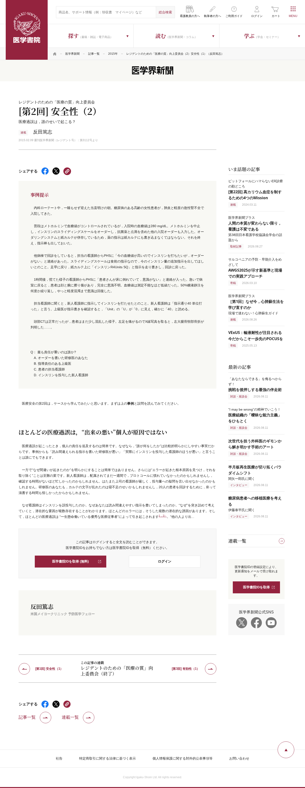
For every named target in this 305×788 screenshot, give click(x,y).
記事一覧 (94, 53)
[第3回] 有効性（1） (186, 668)
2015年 (113, 53)
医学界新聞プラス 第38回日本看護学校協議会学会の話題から (255, 229)
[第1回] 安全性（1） (49, 668)
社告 (59, 758)
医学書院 (27, 30)
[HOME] (55, 54)
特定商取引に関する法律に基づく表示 (107, 758)
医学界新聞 (72, 53)
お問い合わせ (239, 758)
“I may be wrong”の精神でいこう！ (255, 415)
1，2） (163, 515)
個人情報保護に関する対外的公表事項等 (182, 758)
